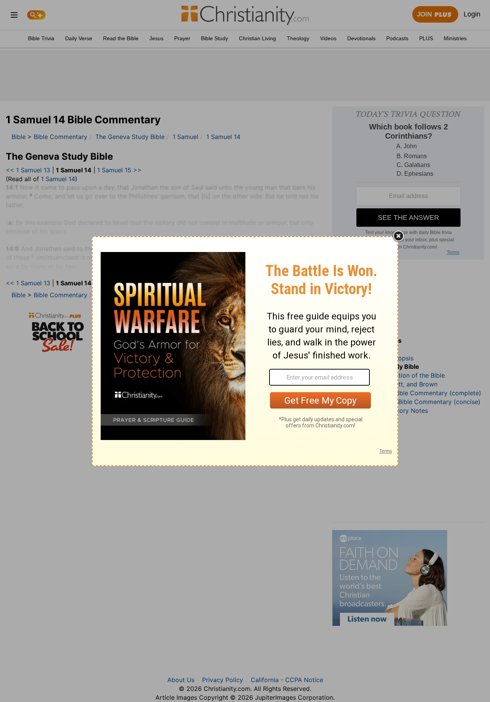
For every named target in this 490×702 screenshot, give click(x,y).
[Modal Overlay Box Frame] (245, 351)
